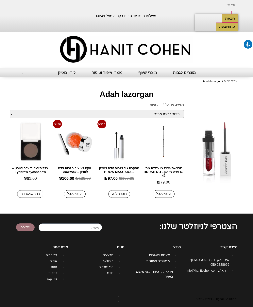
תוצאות (230, 18)
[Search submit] (234, 12)
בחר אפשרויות (30, 194)
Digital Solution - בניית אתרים (215, 299)
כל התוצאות (227, 26)
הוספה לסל (163, 194)
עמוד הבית (230, 81)
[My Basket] (15, 72)
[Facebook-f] (47, 15)
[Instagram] (35, 15)
